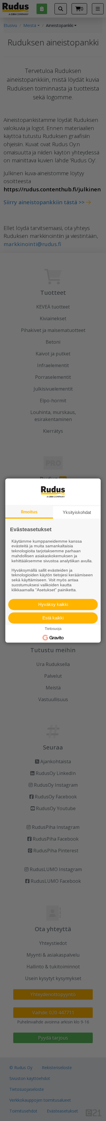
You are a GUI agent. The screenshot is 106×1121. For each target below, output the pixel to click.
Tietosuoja (53, 629)
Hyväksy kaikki (53, 604)
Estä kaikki (53, 617)
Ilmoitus (29, 511)
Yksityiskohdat (77, 512)
